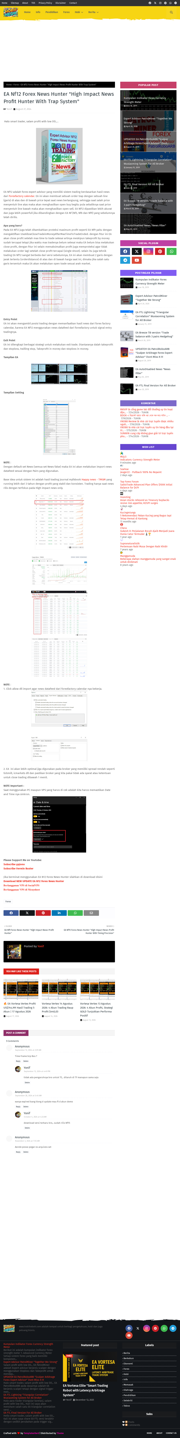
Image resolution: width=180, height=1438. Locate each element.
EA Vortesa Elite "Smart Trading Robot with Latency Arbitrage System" (85, 1390)
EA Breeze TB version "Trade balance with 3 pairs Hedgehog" (148, 202)
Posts (130, 1422)
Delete (25, 1061)
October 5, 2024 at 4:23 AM (35, 1117)
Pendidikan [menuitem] (52, 12)
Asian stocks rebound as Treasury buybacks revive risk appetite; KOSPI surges (144, 502)
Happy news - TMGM (94, 479)
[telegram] (175, 3)
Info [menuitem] (38, 12)
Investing (125, 497)
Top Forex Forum (129, 481)
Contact (73, 3)
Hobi (126, 1374)
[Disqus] (59, 1263)
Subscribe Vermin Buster (18, 868)
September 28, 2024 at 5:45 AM (28, 1095)
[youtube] (137, 260)
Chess (123, 528)
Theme (60, 1433)
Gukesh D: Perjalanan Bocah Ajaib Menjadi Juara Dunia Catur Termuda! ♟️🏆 (147, 533)
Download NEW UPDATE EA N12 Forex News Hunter (34, 881)
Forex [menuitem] (66, 12)
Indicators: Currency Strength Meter (140, 459)
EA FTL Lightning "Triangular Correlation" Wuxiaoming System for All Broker (148, 161)
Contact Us (171, 1433)
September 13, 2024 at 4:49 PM (37, 1071)
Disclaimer (61, 3)
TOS (33, 3)
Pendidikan (130, 1395)
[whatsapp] (170, 3)
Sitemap (15, 3)
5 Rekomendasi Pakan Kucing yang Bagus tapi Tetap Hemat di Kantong (145, 517)
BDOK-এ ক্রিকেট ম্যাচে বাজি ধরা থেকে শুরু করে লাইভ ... (144, 415)
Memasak (128, 1384)
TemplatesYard (31, 1433)
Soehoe (124, 469)
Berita (127, 1353)
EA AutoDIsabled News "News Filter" (145, 225)
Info (126, 1379)
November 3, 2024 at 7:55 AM (27, 1141)
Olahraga (128, 1390)
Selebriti (128, 1400)
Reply (18, 1061)
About (25, 3)
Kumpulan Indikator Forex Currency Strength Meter (145, 100)
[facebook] (150, 3)
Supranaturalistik (130, 543)
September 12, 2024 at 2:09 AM (28, 1050)
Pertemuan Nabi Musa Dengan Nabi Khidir (144, 546)
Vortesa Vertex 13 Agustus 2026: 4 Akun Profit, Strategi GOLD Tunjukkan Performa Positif (96, 1009)
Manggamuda (127, 556)
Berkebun (129, 1358)
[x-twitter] (155, 3)
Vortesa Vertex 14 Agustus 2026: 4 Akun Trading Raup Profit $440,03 (57, 1007)
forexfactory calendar (21, 196)
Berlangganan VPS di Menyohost (22, 889)
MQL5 (123, 456)
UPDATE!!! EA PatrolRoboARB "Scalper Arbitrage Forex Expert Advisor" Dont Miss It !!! (146, 141)
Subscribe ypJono (14, 864)
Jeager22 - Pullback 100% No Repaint (141, 472)
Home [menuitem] (27, 12)
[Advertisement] (90, 48)
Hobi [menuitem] (77, 12)
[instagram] (160, 3)
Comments (133, 1425)
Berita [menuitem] (91, 12)
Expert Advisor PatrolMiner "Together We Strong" (148, 120)
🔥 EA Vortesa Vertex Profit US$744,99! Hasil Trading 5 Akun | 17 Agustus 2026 (20, 1007)
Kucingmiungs (128, 512)
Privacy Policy (45, 3)
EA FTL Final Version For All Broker (144, 184)
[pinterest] (165, 3)
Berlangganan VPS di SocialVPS (21, 885)
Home (4, 3)
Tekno (127, 1405)
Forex (16, 84)
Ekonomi (128, 1363)
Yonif (9, 109)
